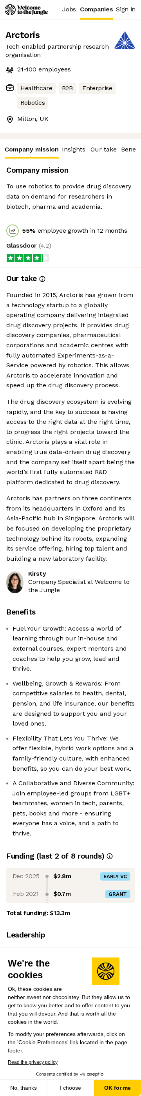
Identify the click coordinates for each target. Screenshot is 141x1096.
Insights (73, 149)
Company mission (32, 149)
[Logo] (26, 9)
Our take (103, 149)
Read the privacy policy (33, 1062)
